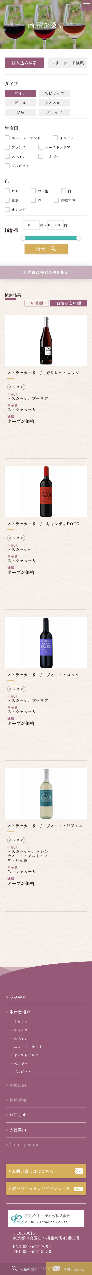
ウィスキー (54, 102)
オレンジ (19, 209)
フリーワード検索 (67, 63)
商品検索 (83, 43)
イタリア (67, 137)
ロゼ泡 (43, 190)
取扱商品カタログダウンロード (41, 1188)
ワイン (20, 93)
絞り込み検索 (24, 63)
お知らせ (83, 178)
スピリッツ (54, 93)
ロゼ (15, 190)
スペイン (19, 156)
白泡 (15, 200)
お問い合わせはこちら (33, 1171)
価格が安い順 (68, 303)
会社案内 (83, 211)
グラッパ (54, 112)
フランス (19, 147)
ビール (20, 102)
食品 (20, 112)
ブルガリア (20, 165)
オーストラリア (57, 147)
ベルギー (52, 156)
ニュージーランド (26, 137)
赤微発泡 (68, 200)
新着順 (37, 303)
